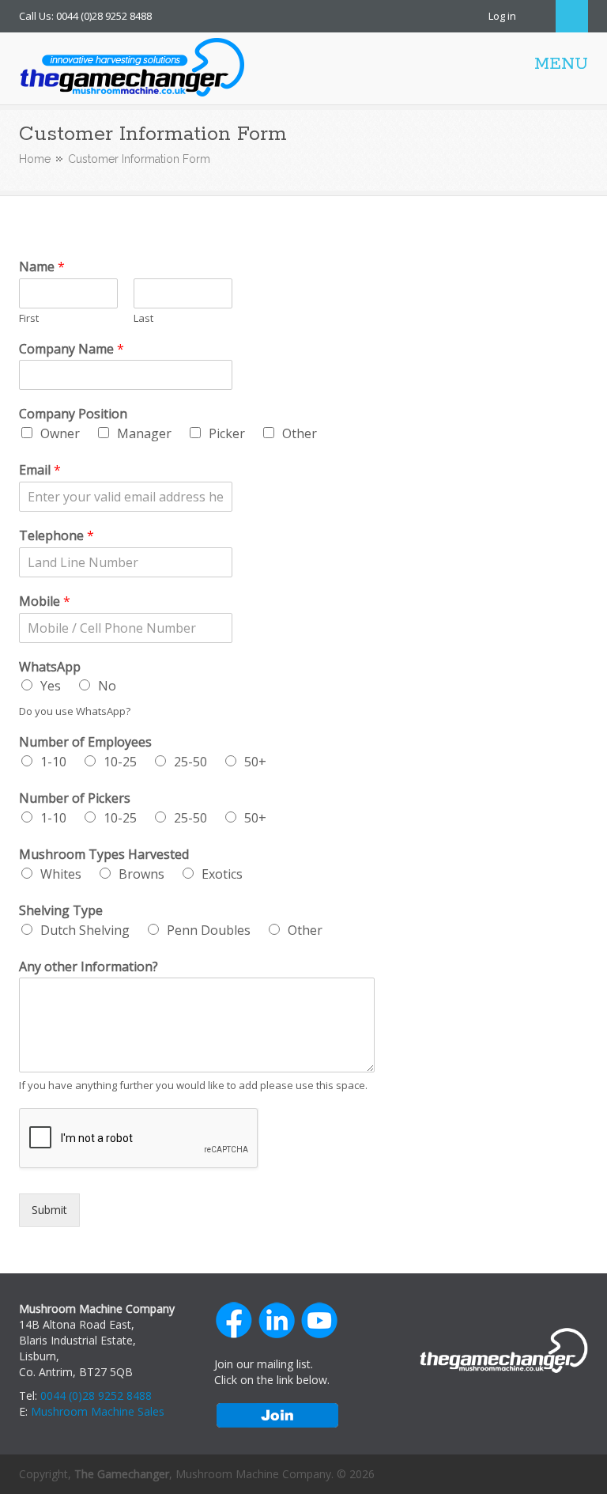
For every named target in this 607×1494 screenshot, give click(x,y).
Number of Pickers (74, 798)
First (29, 318)
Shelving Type (61, 910)
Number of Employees (85, 742)
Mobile (44, 601)
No (107, 685)
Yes (50, 685)
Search (572, 16)
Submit (49, 1209)
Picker (227, 433)
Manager (144, 433)
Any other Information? (88, 967)
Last (143, 318)
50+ (255, 761)
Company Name (71, 349)
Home (35, 159)
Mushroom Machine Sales (97, 1411)
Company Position (73, 414)
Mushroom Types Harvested (104, 854)
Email (40, 470)
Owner (60, 433)
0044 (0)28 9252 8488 (96, 1395)
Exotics (222, 874)
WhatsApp (50, 667)
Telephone (56, 536)
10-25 (120, 761)
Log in (502, 16)
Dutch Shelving (85, 930)
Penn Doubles (209, 930)
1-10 (53, 761)
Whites (60, 874)
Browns (141, 874)
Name (42, 267)
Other (299, 433)
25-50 (190, 761)
